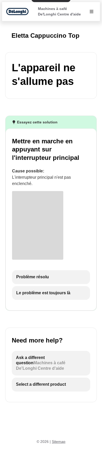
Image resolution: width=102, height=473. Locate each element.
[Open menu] (91, 11)
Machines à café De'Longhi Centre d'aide (59, 11)
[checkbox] (51, 277)
